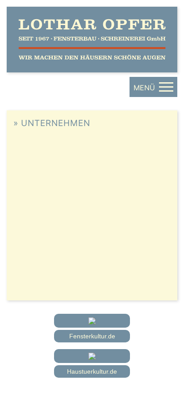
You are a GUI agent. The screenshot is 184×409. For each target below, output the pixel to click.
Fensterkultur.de (92, 336)
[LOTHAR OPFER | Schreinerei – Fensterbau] (92, 39)
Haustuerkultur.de (92, 371)
